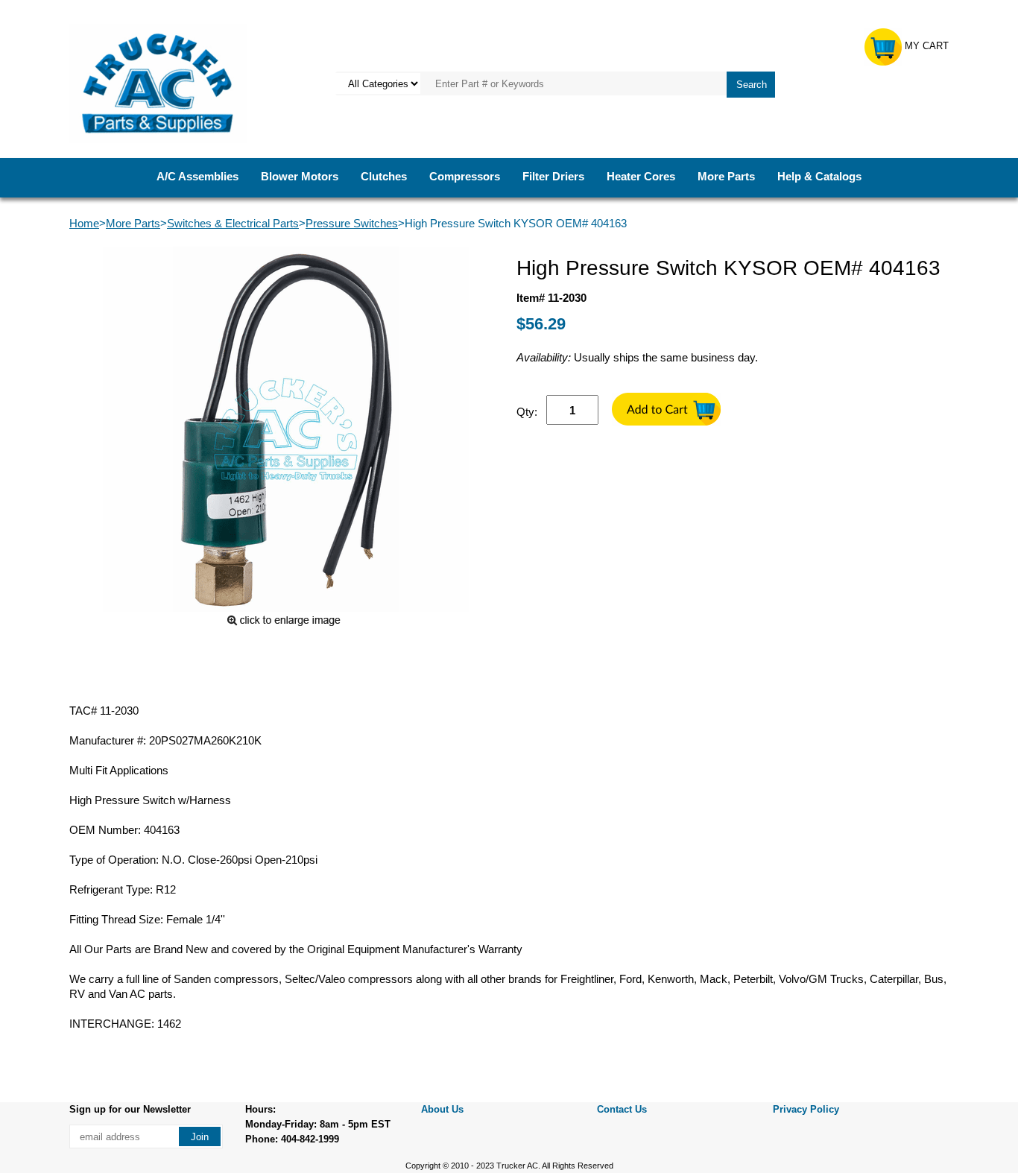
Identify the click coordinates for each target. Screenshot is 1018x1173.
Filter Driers (553, 176)
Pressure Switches (352, 223)
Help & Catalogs (819, 176)
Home (84, 223)
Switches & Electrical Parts (233, 223)
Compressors (464, 176)
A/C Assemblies (197, 176)
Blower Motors (299, 176)
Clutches (384, 176)
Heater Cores (641, 176)
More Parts (726, 176)
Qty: (526, 411)
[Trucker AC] (158, 82)
